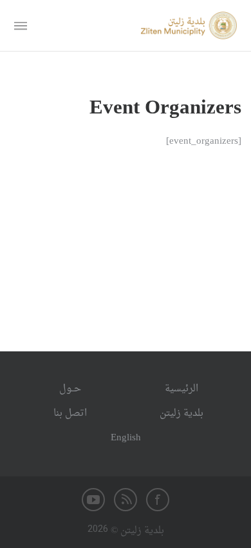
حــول (70, 389)
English (126, 438)
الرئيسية (181, 389)
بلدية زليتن (181, 413)
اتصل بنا (70, 413)
